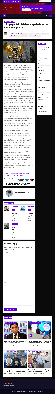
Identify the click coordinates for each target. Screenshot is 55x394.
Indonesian (43, 0)
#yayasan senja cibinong (34, 35)
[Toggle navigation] (43, 16)
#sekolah (25, 35)
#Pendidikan (37, 33)
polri (32, 8)
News (14, 21)
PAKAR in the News (43, 84)
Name (6, 282)
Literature (41, 70)
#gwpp (31, 33)
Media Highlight (8, 21)
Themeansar (40, 391)
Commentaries (42, 64)
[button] (46, 15)
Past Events (41, 87)
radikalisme (24, 10)
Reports (40, 94)
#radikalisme (45, 33)
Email (6, 291)
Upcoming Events (43, 112)
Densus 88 (36, 8)
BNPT (29, 8)
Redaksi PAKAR (15, 32)
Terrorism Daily (42, 103)
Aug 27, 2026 (8, 345)
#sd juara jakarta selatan (15, 35)
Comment (7, 252)
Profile (40, 91)
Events (40, 67)
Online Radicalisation (44, 80)
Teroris (41, 8)
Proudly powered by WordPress (19, 391)
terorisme (24, 8)
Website (6, 300)
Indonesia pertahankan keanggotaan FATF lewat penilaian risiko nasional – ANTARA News (14, 371)
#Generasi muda (24, 33)
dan (30, 10)
